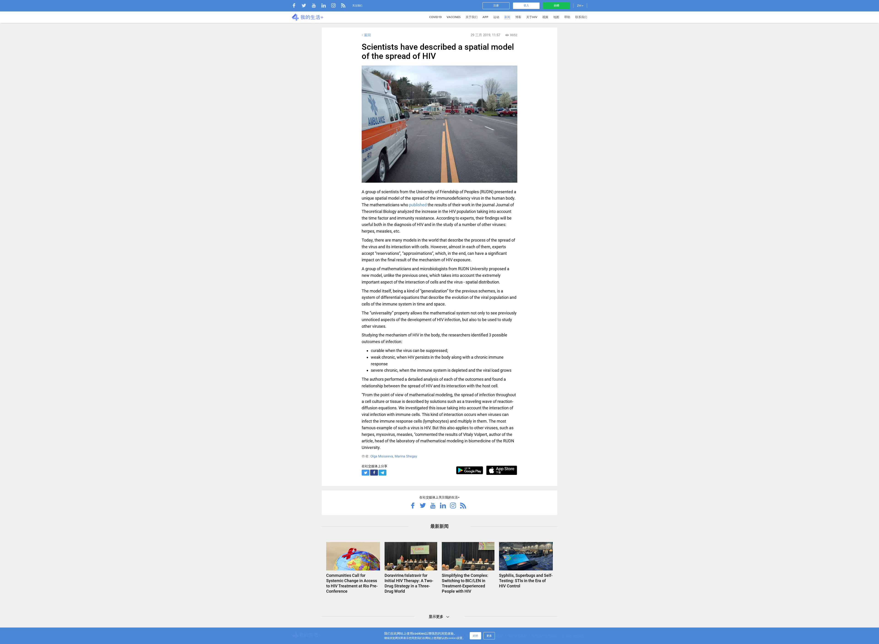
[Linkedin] (325, 6)
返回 (367, 35)
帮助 (567, 17)
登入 (526, 5)
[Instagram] (335, 6)
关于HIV (531, 17)
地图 (556, 17)
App (485, 17)
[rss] (343, 6)
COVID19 (435, 17)
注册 (496, 5)
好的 (475, 636)
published (418, 204)
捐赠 (556, 5)
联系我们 (581, 17)
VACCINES (454, 17)
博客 (518, 17)
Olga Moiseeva (381, 456)
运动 (496, 17)
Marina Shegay (406, 456)
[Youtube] (316, 6)
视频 (545, 17)
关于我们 (471, 17)
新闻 (507, 17)
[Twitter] (306, 6)
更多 (489, 636)
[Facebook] (296, 6)
